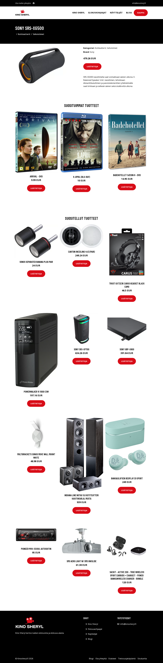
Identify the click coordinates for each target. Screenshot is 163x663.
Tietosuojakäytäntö (127, 658)
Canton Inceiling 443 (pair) (81, 251)
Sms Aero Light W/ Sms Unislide (81, 561)
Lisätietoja (92, 66)
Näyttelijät (116, 12)
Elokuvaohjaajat (97, 12)
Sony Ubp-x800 (127, 349)
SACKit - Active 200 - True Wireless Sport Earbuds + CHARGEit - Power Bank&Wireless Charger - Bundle (127, 575)
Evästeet (112, 658)
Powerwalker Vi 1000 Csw (36, 391)
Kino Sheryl (78, 12)
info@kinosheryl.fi (139, 3)
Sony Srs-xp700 (81, 349)
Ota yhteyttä (101, 658)
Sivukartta (142, 658)
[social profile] (33, 3)
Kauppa (140, 12)
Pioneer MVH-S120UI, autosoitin (36, 548)
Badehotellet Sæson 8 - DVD (127, 175)
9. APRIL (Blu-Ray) (81, 176)
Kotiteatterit (24, 34)
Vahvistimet (38, 34)
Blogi (129, 12)
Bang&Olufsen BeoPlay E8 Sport (127, 478)
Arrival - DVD (36, 176)
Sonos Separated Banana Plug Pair (36, 261)
